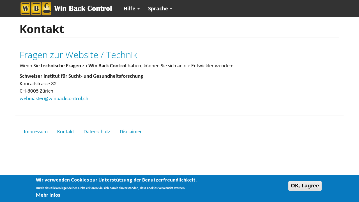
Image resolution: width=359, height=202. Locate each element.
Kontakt (65, 132)
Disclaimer (131, 132)
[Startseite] (69, 8)
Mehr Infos (48, 195)
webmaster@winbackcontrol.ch (54, 99)
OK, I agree (305, 186)
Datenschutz (97, 132)
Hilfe (130, 8)
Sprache (158, 8)
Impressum (36, 132)
